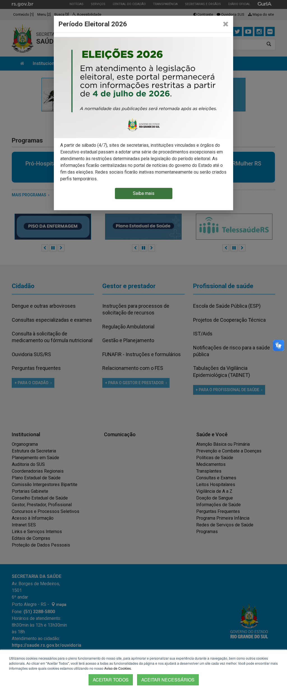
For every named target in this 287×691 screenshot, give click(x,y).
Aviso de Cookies (117, 668)
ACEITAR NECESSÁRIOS (168, 679)
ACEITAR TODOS (111, 679)
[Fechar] (226, 24)
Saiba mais (143, 193)
